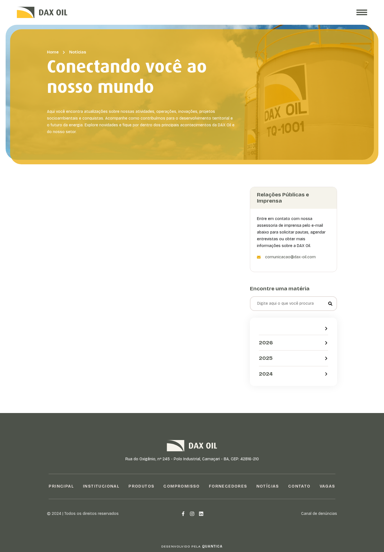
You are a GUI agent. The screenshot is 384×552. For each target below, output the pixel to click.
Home (53, 52)
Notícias (77, 52)
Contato (299, 486)
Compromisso (181, 486)
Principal (61, 486)
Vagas (327, 486)
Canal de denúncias (319, 513)
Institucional (101, 486)
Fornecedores (228, 486)
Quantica (212, 546)
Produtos (141, 486)
